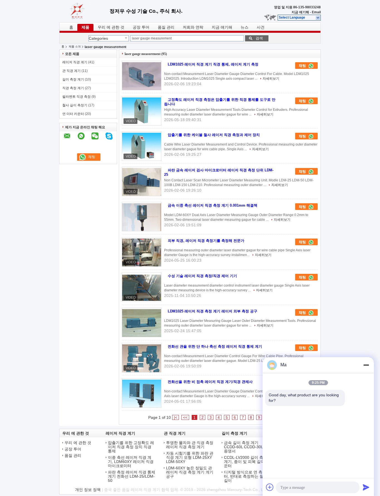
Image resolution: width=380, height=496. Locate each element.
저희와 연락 (193, 27)
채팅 (303, 66)
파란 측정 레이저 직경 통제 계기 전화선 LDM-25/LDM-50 (131, 476)
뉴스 (244, 27)
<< (185, 417)
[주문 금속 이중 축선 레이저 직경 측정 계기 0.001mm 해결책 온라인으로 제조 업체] (141, 217)
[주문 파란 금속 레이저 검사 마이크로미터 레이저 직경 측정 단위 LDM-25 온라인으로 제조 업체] (141, 182)
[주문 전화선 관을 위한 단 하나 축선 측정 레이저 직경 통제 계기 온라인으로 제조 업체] (141, 358)
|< (175, 417)
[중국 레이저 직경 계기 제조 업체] (84, 11)
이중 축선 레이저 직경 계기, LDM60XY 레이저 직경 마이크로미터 (131, 461)
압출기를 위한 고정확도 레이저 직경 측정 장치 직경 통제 (131, 447)
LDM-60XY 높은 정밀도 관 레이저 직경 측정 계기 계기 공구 (189, 472)
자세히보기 (271, 79)
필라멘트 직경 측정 (76, 97)
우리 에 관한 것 (111, 27)
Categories (98, 38)
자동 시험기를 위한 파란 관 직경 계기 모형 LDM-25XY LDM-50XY (189, 457)
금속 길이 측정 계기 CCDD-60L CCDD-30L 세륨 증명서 (248, 447)
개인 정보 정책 (88, 489)
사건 (261, 27)
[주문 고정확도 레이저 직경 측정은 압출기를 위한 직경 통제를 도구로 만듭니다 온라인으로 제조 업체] (141, 111)
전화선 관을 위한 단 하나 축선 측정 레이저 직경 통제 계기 (215, 346)
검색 (259, 38)
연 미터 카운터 (73, 114)
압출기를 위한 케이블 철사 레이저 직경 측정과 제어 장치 (214, 135)
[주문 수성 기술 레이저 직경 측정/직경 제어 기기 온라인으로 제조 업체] (141, 288)
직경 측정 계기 (73, 88)
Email (316, 12)
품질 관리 (166, 27)
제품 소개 (75, 46)
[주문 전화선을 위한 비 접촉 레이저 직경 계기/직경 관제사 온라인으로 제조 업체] (141, 393)
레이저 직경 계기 (74, 62)
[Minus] (366, 365)
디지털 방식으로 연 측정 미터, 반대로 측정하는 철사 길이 (247, 476)
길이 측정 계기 (73, 79)
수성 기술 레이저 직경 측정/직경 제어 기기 (202, 276)
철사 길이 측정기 (74, 105)
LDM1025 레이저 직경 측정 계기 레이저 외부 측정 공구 (212, 311)
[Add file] (270, 487)
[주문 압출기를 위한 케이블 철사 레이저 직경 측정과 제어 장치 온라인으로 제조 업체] (141, 147)
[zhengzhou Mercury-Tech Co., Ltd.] (318, 17)
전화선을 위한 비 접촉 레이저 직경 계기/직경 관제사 (210, 382)
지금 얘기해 (300, 12)
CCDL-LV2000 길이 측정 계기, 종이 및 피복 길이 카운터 (247, 461)
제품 (85, 27)
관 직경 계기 (71, 71)
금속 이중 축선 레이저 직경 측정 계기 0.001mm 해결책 (212, 205)
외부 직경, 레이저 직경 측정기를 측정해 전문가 (206, 241)
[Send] (366, 487)
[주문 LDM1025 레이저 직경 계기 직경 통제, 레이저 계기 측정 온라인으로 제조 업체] (141, 76)
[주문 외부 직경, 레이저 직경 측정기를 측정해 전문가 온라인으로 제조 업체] (141, 252)
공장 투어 (141, 27)
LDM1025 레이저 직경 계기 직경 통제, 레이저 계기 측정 (213, 64)
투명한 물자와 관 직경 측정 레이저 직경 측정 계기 (189, 445)
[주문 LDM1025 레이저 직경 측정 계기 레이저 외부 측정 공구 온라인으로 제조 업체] (141, 323)
